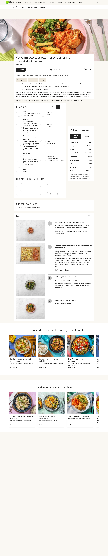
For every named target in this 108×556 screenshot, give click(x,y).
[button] (40, 107)
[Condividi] (90, 69)
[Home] (13, 7)
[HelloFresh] (10, 2)
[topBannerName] (54, 14)
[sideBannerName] (81, 113)
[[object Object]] (86, 69)
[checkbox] (16, 64)
